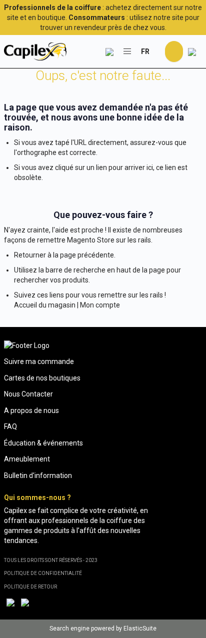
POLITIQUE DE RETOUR (30, 587)
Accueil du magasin (45, 305)
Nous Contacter (28, 394)
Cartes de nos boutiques (42, 378)
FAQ (10, 426)
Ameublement (27, 459)
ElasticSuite (140, 628)
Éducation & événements (43, 443)
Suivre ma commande (39, 362)
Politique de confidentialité (43, 573)
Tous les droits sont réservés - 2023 (51, 560)
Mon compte (100, 305)
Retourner (30, 255)
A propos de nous (31, 410)
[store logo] (35, 51)
